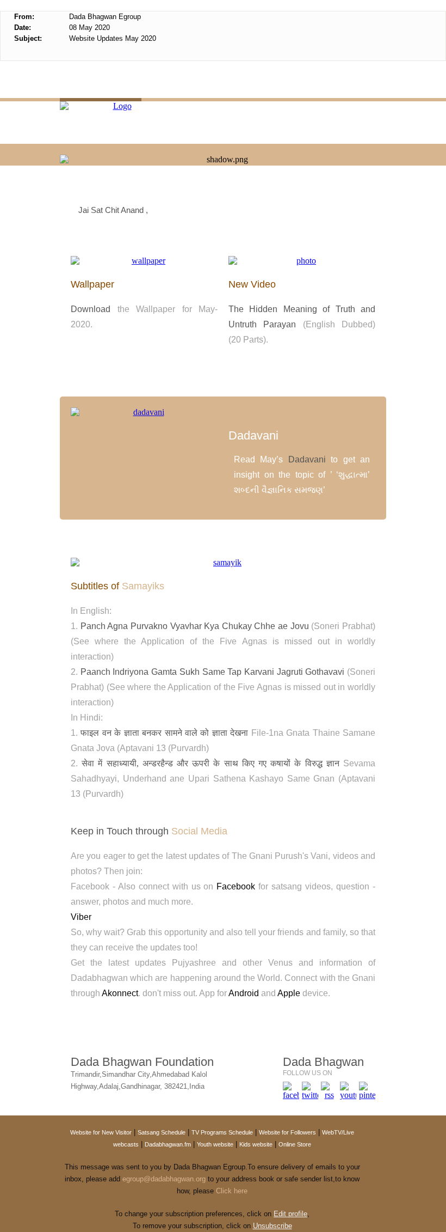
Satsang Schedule (161, 1132)
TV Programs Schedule (222, 1132)
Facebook (235, 886)
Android (243, 993)
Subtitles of (117, 586)
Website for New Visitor (101, 1132)
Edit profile (290, 1214)
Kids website (255, 1144)
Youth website (215, 1144)
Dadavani (253, 435)
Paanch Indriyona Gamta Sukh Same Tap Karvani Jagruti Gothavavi (212, 671)
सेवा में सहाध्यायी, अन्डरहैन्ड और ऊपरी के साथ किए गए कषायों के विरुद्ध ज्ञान (212, 763)
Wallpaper (92, 284)
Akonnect (120, 993)
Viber (81, 917)
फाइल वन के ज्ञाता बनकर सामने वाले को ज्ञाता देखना (165, 732)
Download (90, 309)
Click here (231, 1191)
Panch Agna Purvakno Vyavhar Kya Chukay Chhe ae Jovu (194, 626)
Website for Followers (287, 1132)
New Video (252, 284)
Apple (288, 993)
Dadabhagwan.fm (168, 1144)
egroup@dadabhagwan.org (163, 1179)
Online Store (294, 1144)
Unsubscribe (272, 1226)
